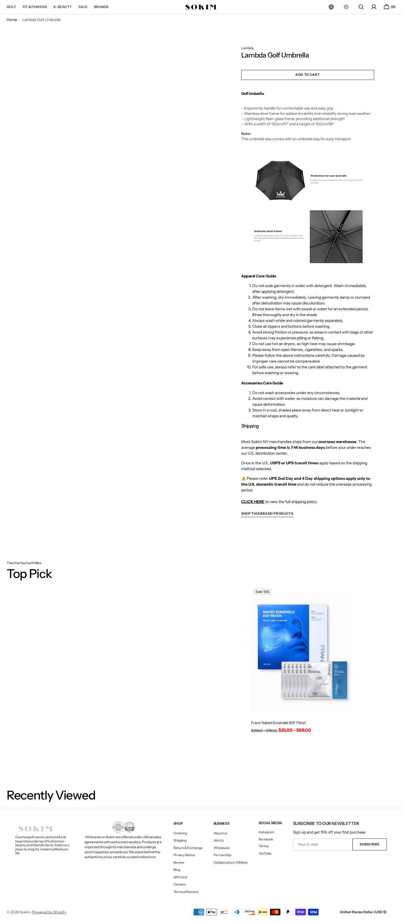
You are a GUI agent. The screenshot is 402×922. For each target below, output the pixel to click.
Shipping (180, 840)
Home (12, 19)
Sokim (25, 912)
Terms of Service (186, 892)
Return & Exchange (188, 848)
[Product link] (301, 661)
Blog (177, 870)
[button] (331, 7)
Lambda (247, 48)
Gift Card (180, 877)
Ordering (180, 833)
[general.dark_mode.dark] (346, 7)
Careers (180, 884)
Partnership (222, 855)
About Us (220, 833)
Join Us (219, 840)
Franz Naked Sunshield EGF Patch (278, 722)
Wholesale (222, 848)
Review (179, 862)
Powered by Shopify (49, 912)
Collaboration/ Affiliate (231, 862)
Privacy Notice (184, 855)
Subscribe (369, 844)
